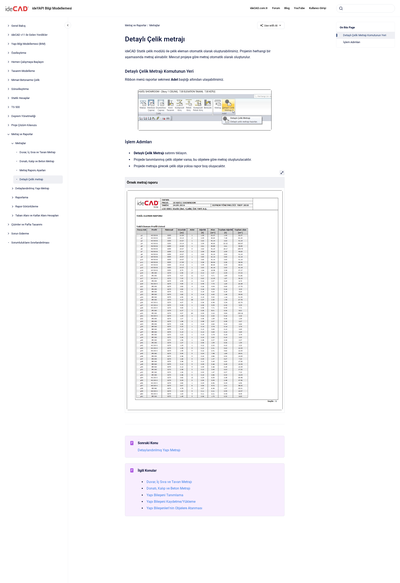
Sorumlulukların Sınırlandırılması (30, 242)
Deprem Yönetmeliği (23, 116)
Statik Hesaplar (20, 98)
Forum (276, 8)
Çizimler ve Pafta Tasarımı (26, 224)
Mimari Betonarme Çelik (25, 80)
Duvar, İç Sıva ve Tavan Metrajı (37, 152)
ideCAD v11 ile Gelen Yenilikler (29, 35)
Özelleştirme (18, 53)
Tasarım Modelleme (23, 71)
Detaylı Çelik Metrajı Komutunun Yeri (364, 35)
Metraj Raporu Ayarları (33, 170)
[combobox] (365, 8)
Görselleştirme (20, 89)
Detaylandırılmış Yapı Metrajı (32, 188)
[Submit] (341, 8)
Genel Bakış (18, 26)
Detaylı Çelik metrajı (31, 179)
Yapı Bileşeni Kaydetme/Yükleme (171, 502)
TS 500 (15, 107)
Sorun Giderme (20, 233)
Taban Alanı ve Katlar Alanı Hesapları (37, 215)
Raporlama (21, 197)
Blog (287, 8)
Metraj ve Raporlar (22, 134)
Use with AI (271, 25)
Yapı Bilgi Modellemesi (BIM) (28, 44)
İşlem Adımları (351, 42)
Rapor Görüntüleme (26, 206)
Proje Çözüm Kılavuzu (24, 125)
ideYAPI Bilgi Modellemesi (52, 8)
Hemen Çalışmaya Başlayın (27, 62)
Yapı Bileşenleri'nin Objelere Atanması (174, 508)
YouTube (299, 8)
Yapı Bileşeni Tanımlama (165, 495)
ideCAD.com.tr (259, 8)
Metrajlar (20, 143)
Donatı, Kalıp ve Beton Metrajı (37, 161)
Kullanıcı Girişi (317, 8)
